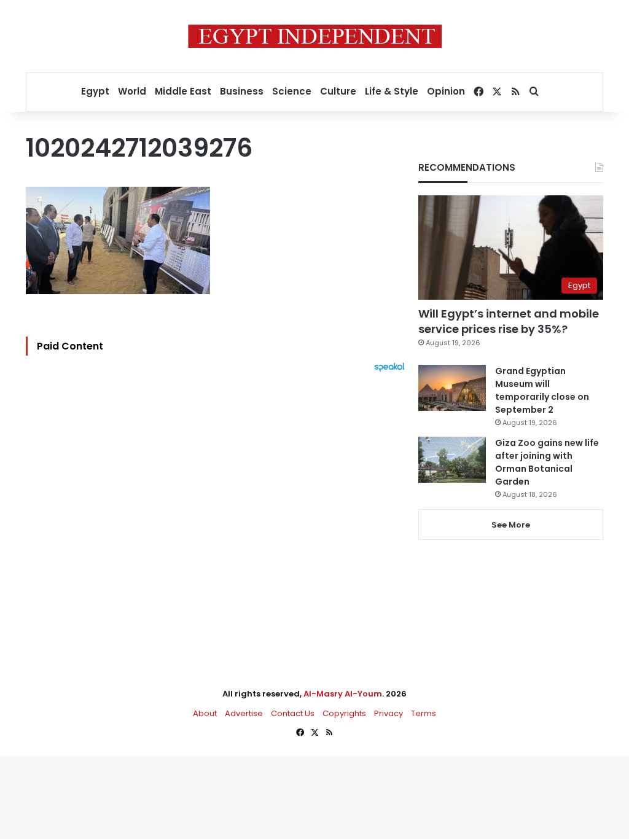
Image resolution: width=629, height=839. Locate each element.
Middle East (183, 91)
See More (510, 525)
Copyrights (344, 713)
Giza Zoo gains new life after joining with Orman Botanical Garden (547, 462)
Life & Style (391, 91)
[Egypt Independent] (315, 36)
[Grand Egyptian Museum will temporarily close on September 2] (452, 388)
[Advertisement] (218, 507)
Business (242, 91)
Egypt (95, 91)
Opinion (446, 91)
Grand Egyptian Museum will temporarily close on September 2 (542, 390)
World (132, 91)
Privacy (388, 713)
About (205, 713)
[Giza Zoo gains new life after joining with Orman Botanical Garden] (452, 460)
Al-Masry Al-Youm (342, 694)
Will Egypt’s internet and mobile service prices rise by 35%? (508, 321)
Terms (423, 713)
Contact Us (292, 713)
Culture (338, 91)
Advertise (244, 713)
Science (291, 91)
